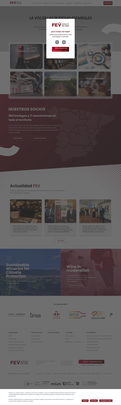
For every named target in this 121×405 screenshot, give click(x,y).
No (64, 42)
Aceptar (85, 401)
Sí (57, 42)
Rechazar (94, 401)
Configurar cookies (105, 401)
